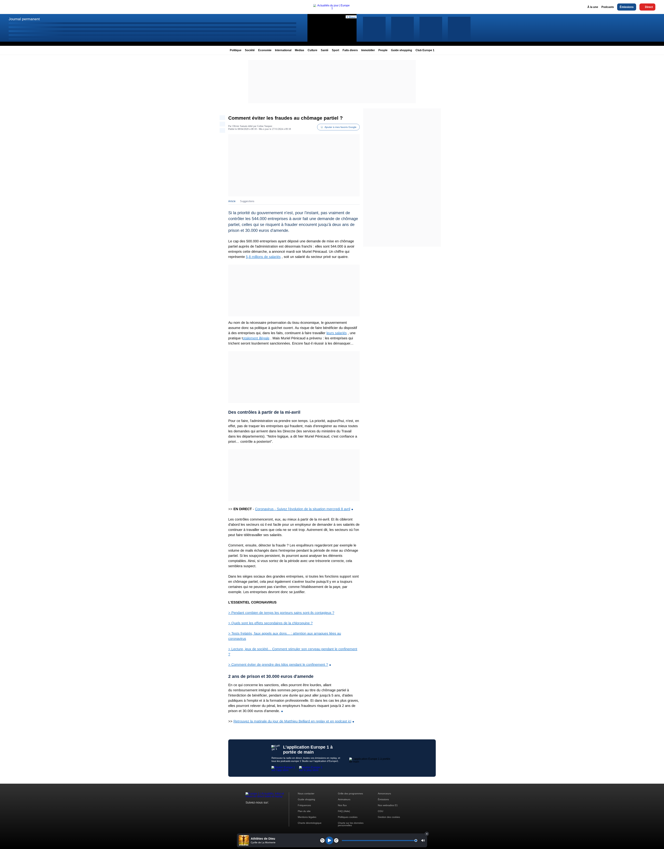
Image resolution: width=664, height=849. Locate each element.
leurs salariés (336, 333)
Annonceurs (384, 793)
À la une (592, 7)
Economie (264, 50)
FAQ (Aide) (344, 811)
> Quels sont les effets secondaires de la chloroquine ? (270, 623)
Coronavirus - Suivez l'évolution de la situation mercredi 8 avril (302, 509)
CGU (380, 811)
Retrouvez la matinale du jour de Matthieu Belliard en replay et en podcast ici (292, 721)
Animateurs (344, 799)
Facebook (259, 809)
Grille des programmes (350, 793)
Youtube (265, 809)
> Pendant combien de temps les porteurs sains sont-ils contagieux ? (281, 613)
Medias (299, 50)
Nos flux (342, 805)
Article (232, 201)
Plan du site (304, 811)
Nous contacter (306, 793)
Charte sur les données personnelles (350, 824)
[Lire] (329, 840)
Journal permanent (24, 19)
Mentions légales (307, 817)
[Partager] (222, 117)
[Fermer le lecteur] (427, 834)
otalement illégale (256, 338)
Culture (312, 50)
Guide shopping (401, 50)
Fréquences (304, 805)
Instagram (253, 809)
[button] (423, 840)
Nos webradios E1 (388, 805)
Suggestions (247, 201)
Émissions (627, 7)
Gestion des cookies (389, 817)
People (383, 50)
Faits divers (350, 50)
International (283, 50)
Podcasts (607, 7)
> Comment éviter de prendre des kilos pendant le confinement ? (278, 664)
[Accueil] (332, 8)
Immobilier (368, 50)
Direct (649, 7)
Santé (324, 50)
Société (250, 50)
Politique (235, 50)
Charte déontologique (309, 823)
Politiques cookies (347, 817)
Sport (335, 50)
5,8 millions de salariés (263, 257)
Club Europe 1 (425, 50)
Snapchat (271, 809)
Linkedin (277, 809)
